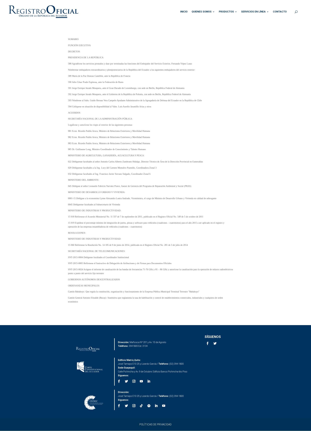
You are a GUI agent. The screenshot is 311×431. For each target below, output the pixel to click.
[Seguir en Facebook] (208, 343)
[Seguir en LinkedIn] (149, 381)
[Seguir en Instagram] (134, 381)
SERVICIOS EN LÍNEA (253, 12)
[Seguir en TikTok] (141, 406)
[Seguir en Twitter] (215, 343)
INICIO (184, 12)
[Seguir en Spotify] (149, 406)
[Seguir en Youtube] (141, 381)
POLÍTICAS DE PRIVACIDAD (155, 424)
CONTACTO (280, 12)
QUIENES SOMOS (202, 12)
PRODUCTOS (226, 12)
